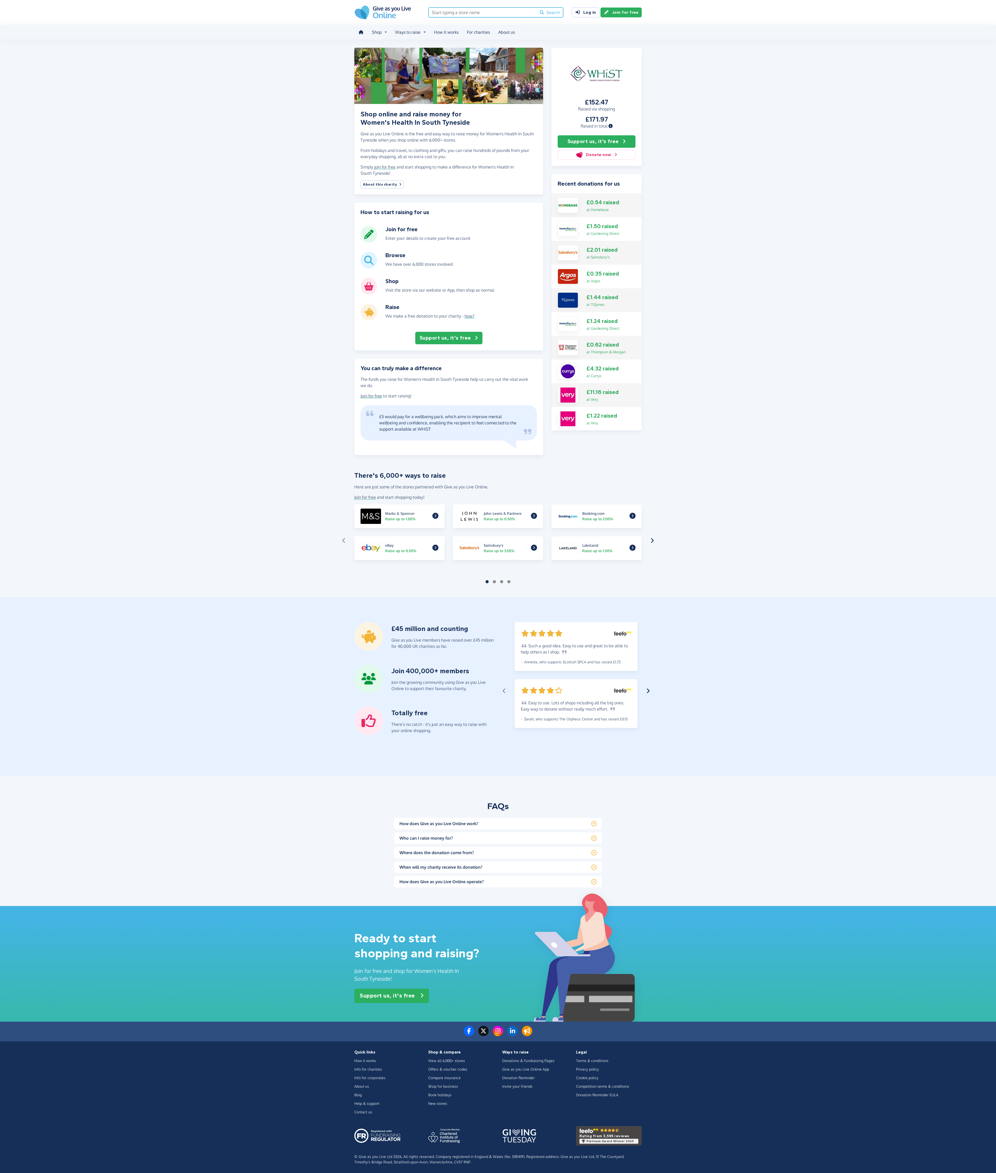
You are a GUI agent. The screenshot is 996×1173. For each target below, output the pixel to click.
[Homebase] (568, 204)
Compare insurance (444, 1078)
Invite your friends (517, 1086)
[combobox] (482, 12)
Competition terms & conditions (602, 1086)
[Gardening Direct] (568, 228)
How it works (446, 32)
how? (469, 316)
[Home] (361, 32)
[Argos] (568, 276)
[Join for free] (369, 240)
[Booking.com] (632, 516)
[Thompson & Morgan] (568, 347)
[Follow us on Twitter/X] (483, 1034)
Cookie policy (587, 1078)
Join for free (625, 12)
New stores (437, 1103)
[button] (610, 126)
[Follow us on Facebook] (469, 1034)
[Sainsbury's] (568, 252)
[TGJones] (568, 299)
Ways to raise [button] (407, 32)
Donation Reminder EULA (597, 1095)
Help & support (366, 1103)
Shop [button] (377, 32)
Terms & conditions (592, 1060)
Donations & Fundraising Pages (528, 1060)
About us (506, 32)
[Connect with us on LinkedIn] (512, 1034)
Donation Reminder (518, 1078)
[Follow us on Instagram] (498, 1034)
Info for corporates (369, 1078)
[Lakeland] (632, 548)
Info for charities (368, 1069)
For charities (478, 32)
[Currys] (568, 371)
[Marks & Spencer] (435, 516)
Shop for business (443, 1086)
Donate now (598, 154)
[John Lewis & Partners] (534, 516)
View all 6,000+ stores (446, 1060)
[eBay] (435, 548)
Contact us (363, 1112)
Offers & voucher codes (447, 1069)
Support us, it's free (593, 141)
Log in (589, 12)
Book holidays (440, 1095)
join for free (385, 167)
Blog (358, 1095)
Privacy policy (587, 1069)
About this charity (380, 184)
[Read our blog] (527, 1034)
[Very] (568, 394)
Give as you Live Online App (525, 1069)
